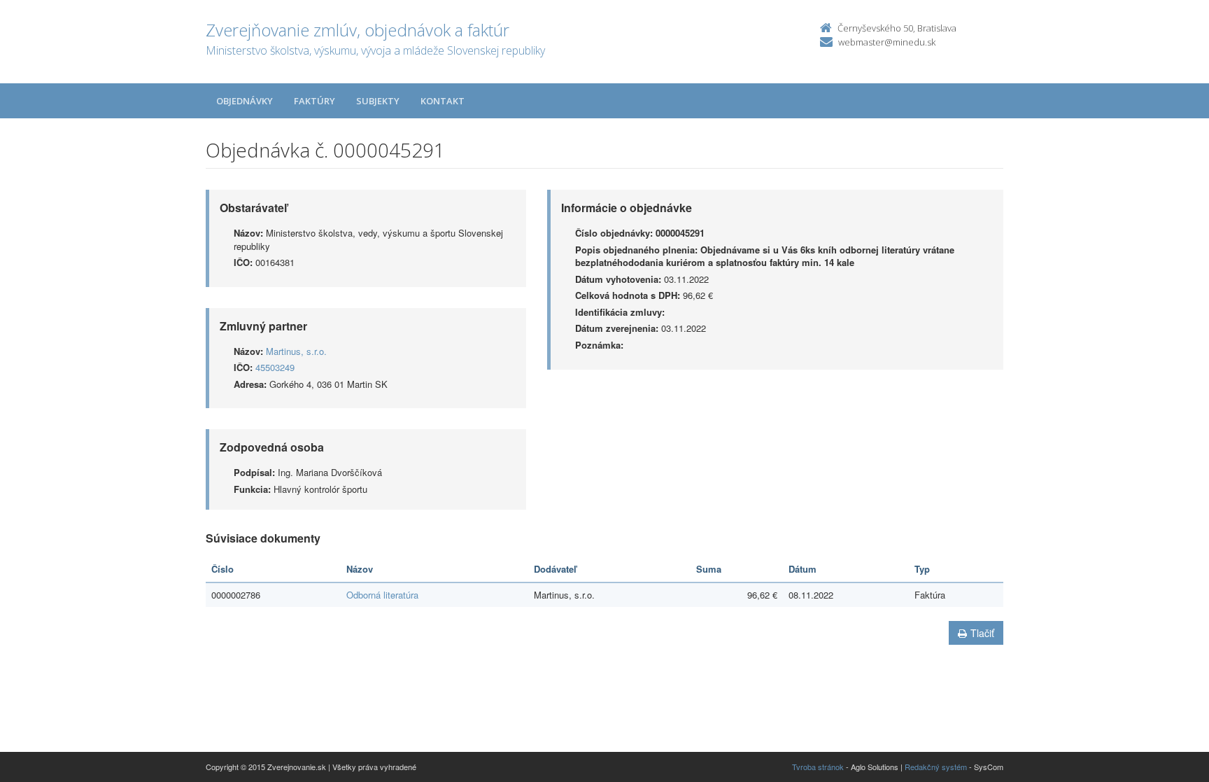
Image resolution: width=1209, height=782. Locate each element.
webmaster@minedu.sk (886, 42)
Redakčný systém (936, 766)
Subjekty (378, 101)
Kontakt (442, 101)
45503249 (275, 367)
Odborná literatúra (382, 594)
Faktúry (314, 101)
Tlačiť (982, 633)
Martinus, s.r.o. (296, 351)
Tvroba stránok (818, 766)
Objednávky (244, 101)
